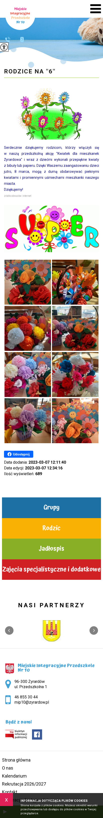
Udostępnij (21, 454)
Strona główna (16, 760)
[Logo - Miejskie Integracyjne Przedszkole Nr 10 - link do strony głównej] (20, 15)
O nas (7, 768)
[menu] (95, 8)
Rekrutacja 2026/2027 (24, 784)
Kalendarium (14, 776)
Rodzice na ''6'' (30, 71)
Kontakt (9, 792)
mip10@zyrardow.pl (19, 39)
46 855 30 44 (9, 39)
